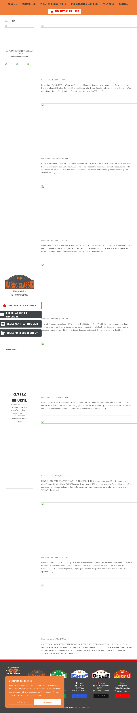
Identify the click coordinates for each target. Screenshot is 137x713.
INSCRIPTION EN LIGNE (66, 11)
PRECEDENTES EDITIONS (84, 3)
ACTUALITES (29, 3)
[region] (34, 692)
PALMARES (108, 3)
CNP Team (64, 80)
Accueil (7, 21)
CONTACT (124, 3)
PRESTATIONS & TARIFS (53, 3)
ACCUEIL (12, 3)
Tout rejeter (21, 702)
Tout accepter (47, 702)
